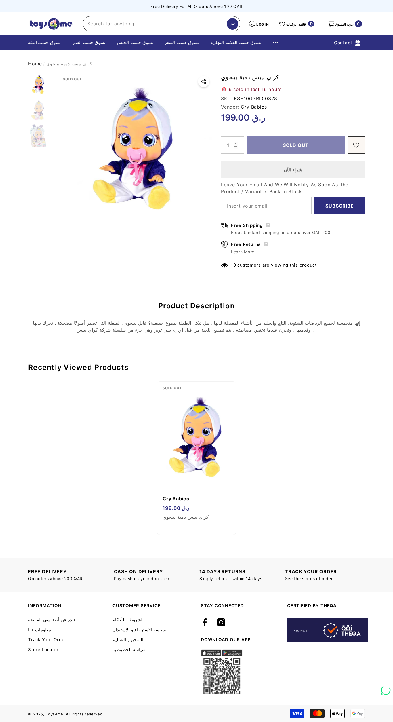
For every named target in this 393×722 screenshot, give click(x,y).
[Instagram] (221, 622)
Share (203, 81)
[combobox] (155, 23)
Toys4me (54, 714)
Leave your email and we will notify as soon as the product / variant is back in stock (284, 188)
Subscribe (339, 206)
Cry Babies (254, 107)
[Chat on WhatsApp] (386, 688)
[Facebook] (205, 622)
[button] (344, 24)
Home (35, 63)
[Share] (203, 81)
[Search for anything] (161, 23)
